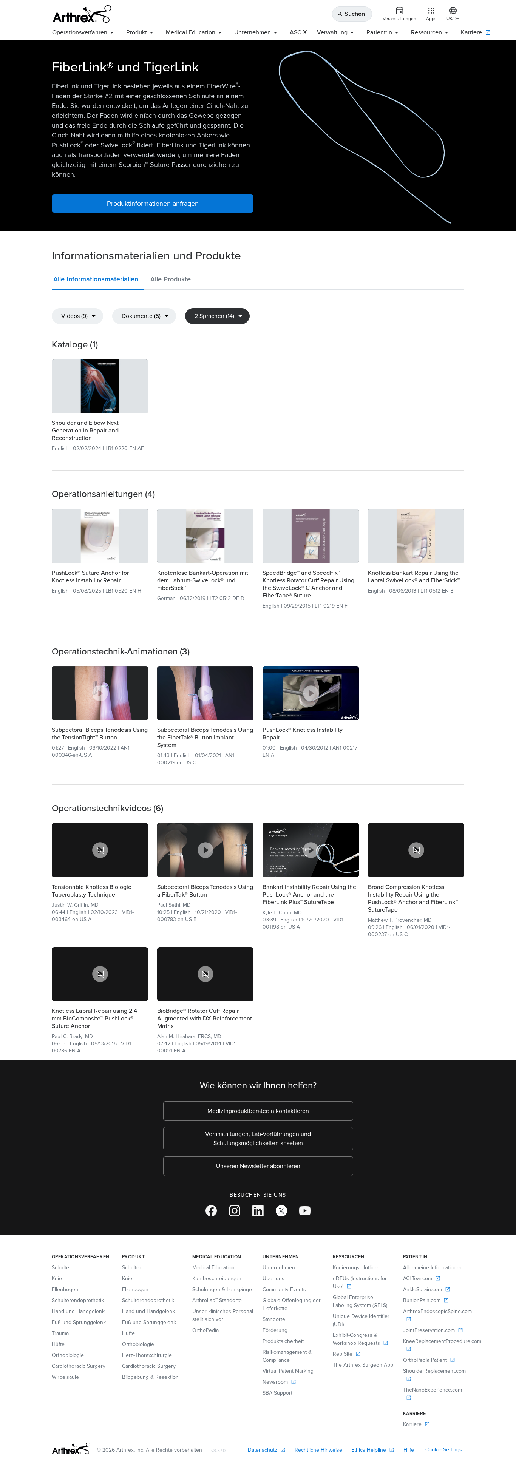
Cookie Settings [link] (443, 1450)
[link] (100, 386)
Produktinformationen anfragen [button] (153, 203)
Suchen (351, 13)
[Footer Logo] (71, 1448)
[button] (98, 280)
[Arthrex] (82, 14)
